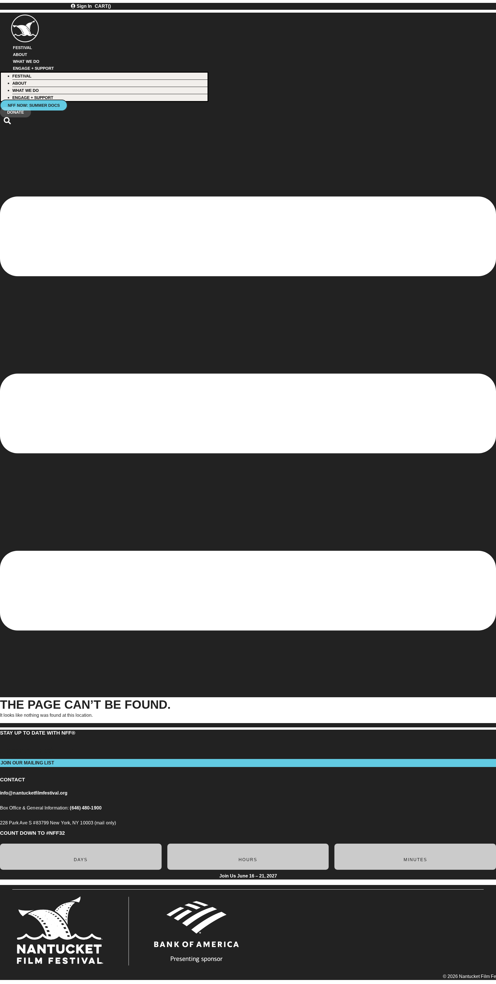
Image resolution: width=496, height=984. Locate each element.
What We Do (26, 61)
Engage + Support (33, 68)
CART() (103, 6)
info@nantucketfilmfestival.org (33, 793)
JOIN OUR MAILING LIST (27, 762)
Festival (22, 47)
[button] (7, 123)
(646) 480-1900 (85, 807)
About (20, 54)
